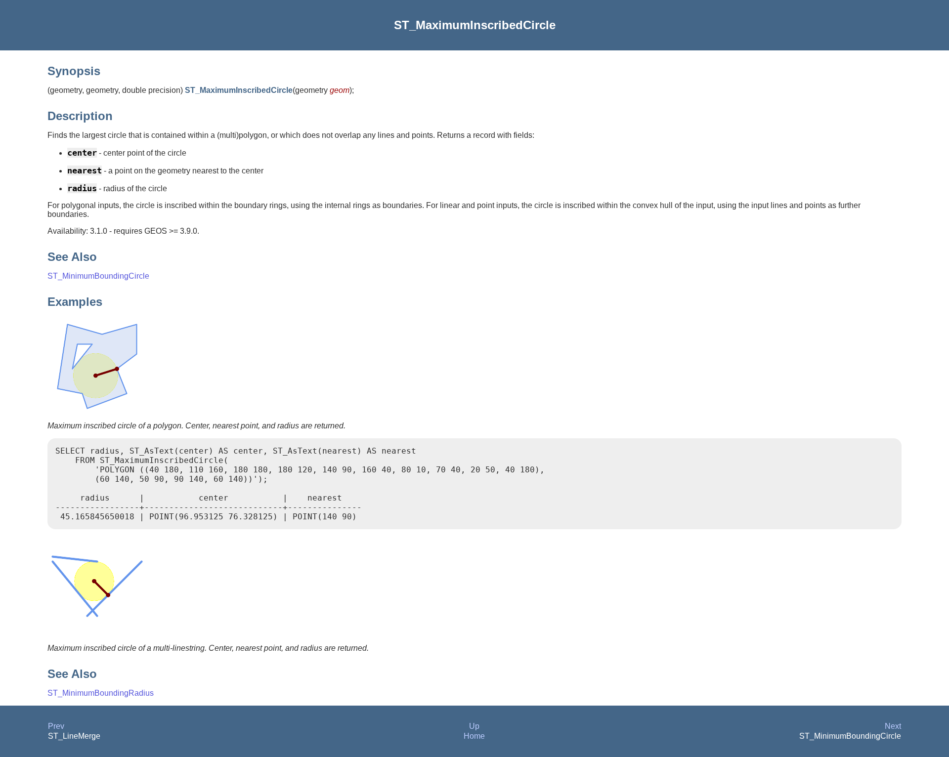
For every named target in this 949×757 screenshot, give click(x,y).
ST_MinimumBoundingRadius (100, 693)
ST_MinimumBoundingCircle (98, 276)
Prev (56, 726)
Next (893, 726)
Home (474, 736)
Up (474, 726)
